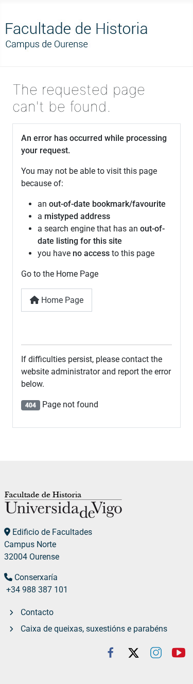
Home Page (61, 300)
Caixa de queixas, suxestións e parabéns (94, 629)
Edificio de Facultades (52, 532)
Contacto (37, 612)
